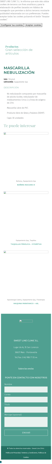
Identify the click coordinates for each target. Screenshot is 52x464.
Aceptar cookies (33, 25)
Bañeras (19, 181)
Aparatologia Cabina (14, 300)
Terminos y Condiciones (29, 453)
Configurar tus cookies (12, 25)
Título (7, 404)
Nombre (8, 384)
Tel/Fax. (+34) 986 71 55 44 (26, 357)
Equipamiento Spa (21, 82)
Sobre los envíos (26, 369)
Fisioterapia (41, 300)
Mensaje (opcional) (13, 414)
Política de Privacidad (13, 453)
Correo (7, 394)
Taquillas (33, 240)
